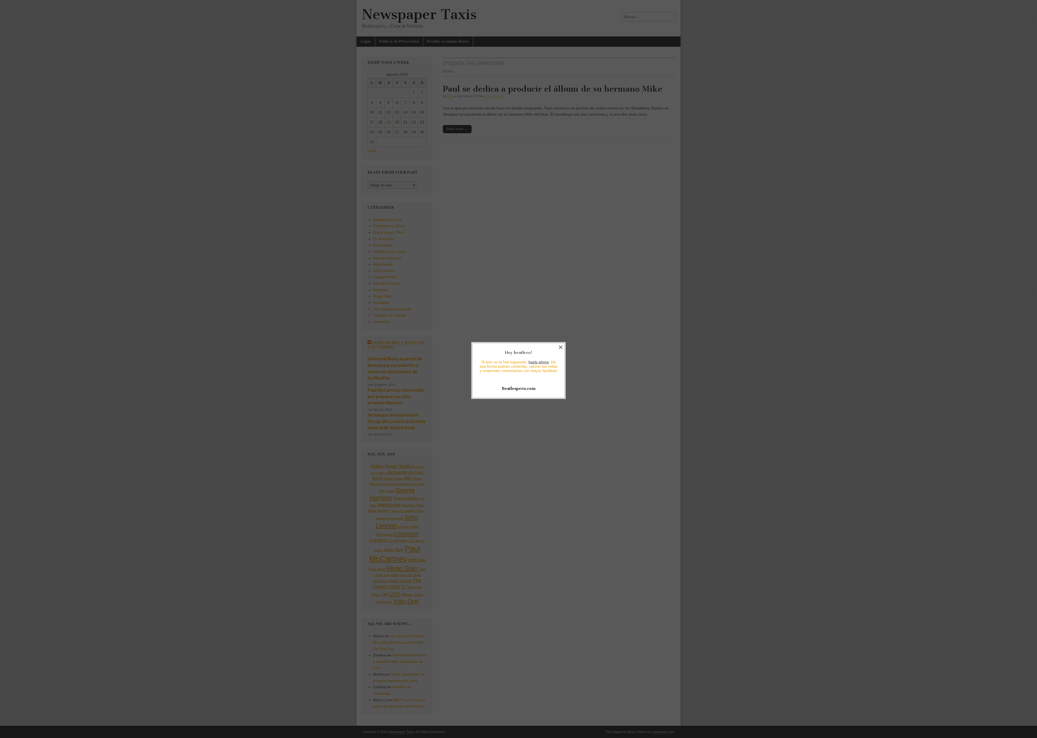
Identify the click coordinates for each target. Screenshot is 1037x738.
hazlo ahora (538, 362)
